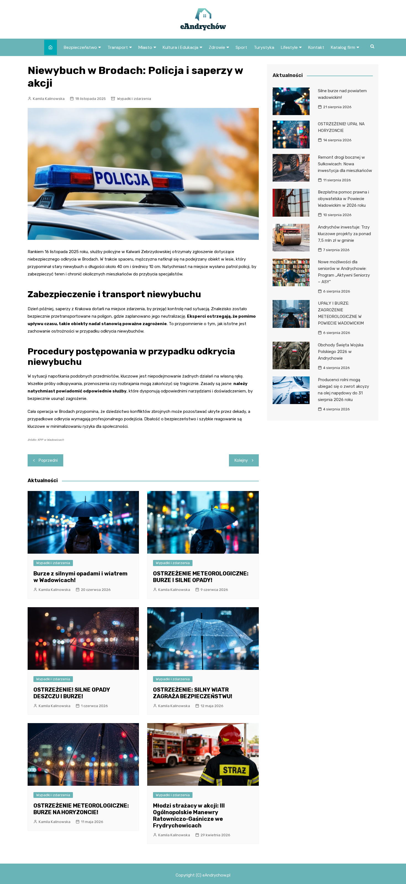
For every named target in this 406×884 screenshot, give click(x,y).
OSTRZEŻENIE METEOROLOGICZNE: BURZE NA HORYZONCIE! (81, 809)
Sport (241, 47)
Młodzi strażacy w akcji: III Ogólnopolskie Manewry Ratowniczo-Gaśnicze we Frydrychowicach (189, 815)
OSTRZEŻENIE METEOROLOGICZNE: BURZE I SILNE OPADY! (201, 576)
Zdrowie (217, 47)
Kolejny (241, 460)
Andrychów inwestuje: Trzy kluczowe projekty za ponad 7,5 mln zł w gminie (344, 234)
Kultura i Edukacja (180, 47)
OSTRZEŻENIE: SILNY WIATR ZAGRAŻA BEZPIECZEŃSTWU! (192, 693)
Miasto (145, 47)
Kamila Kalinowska (49, 99)
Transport (117, 47)
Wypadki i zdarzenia (134, 99)
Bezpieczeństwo (80, 47)
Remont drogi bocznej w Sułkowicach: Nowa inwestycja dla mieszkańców (345, 164)
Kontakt (316, 47)
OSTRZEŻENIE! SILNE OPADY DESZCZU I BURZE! (71, 693)
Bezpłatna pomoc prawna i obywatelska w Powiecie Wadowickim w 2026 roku (343, 199)
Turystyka (264, 47)
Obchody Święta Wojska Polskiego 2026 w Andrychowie (340, 352)
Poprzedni (48, 460)
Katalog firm (343, 47)
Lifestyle (289, 47)
